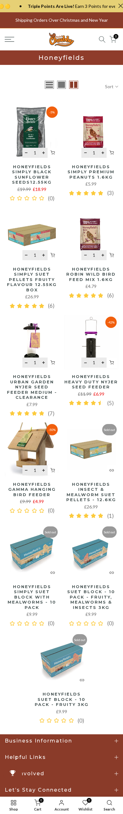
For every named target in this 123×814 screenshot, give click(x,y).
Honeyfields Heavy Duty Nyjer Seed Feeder (91, 381)
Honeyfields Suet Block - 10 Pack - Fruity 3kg (62, 699)
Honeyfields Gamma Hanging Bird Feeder (32, 489)
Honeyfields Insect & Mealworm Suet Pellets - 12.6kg (91, 492)
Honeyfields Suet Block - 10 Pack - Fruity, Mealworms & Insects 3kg (91, 597)
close (119, 5)
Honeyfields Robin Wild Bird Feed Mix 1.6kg (91, 274)
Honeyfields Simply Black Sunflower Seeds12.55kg (32, 174)
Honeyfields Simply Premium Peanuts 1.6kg (90, 172)
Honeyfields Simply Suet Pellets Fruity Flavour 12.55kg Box (32, 279)
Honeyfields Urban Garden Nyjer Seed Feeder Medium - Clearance (32, 387)
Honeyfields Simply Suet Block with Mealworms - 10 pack (32, 597)
